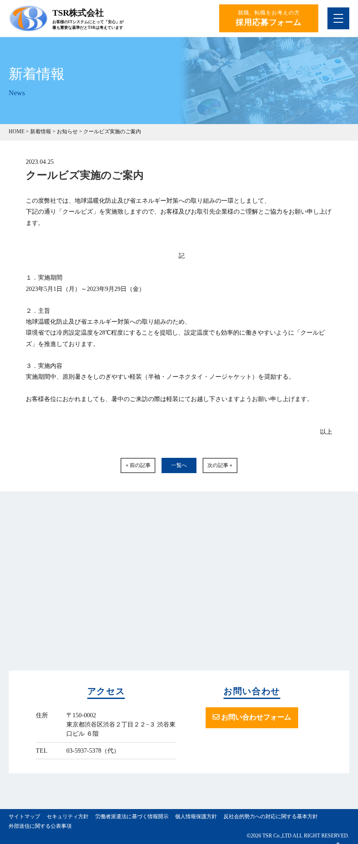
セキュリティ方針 (68, 816)
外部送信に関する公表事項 (40, 826)
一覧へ (179, 465)
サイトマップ (24, 816)
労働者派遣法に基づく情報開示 (132, 816)
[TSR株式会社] (28, 27)
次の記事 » (219, 465)
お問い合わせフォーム (255, 717)
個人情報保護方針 (196, 816)
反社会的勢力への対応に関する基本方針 (271, 816)
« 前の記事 (138, 465)
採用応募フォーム (269, 22)
